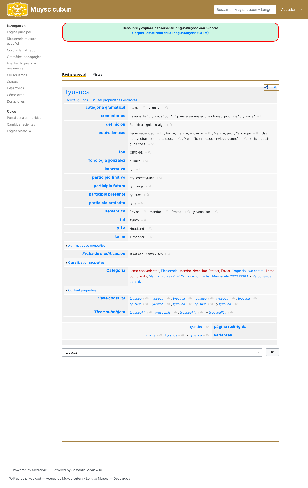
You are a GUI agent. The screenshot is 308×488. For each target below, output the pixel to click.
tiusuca (150, 335)
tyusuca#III (188, 312)
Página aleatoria (19, 131)
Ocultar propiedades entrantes (114, 100)
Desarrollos (15, 88)
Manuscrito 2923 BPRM (230, 276)
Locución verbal (198, 276)
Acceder (288, 9)
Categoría (115, 270)
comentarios (113, 115)
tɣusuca (196, 335)
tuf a (121, 228)
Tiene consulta (111, 298)
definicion (115, 124)
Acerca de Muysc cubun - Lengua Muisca (77, 478)
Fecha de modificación (103, 253)
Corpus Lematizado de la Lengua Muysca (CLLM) (170, 33)
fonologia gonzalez (106, 160)
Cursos (12, 81)
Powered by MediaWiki (30, 470)
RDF (274, 87)
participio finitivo (108, 177)
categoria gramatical (105, 107)
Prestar (214, 271)
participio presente (107, 194)
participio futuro (109, 185)
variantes (223, 335)
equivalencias (112, 132)
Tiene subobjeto (109, 311)
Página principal (19, 32)
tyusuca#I (162, 312)
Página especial (74, 74)
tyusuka (196, 327)
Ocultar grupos (77, 100)
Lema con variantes (144, 271)
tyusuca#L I (217, 312)
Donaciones (16, 101)
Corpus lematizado (21, 50)
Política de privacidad (25, 478)
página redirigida (230, 326)
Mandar (185, 271)
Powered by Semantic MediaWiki (77, 470)
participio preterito (107, 202)
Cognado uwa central (248, 271)
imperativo (115, 168)
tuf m (120, 236)
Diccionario (169, 271)
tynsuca (171, 335)
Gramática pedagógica (24, 57)
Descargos (122, 478)
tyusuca (78, 92)
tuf (122, 219)
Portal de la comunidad (24, 118)
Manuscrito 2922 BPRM (167, 276)
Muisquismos (17, 75)
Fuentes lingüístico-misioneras (22, 65)
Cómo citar (15, 95)
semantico (115, 211)
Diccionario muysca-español (22, 41)
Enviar (225, 271)
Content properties (82, 290)
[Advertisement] (25, 207)
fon (122, 152)
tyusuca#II (137, 312)
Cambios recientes (21, 124)
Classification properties (86, 262)
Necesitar (200, 271)
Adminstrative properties (87, 245)
